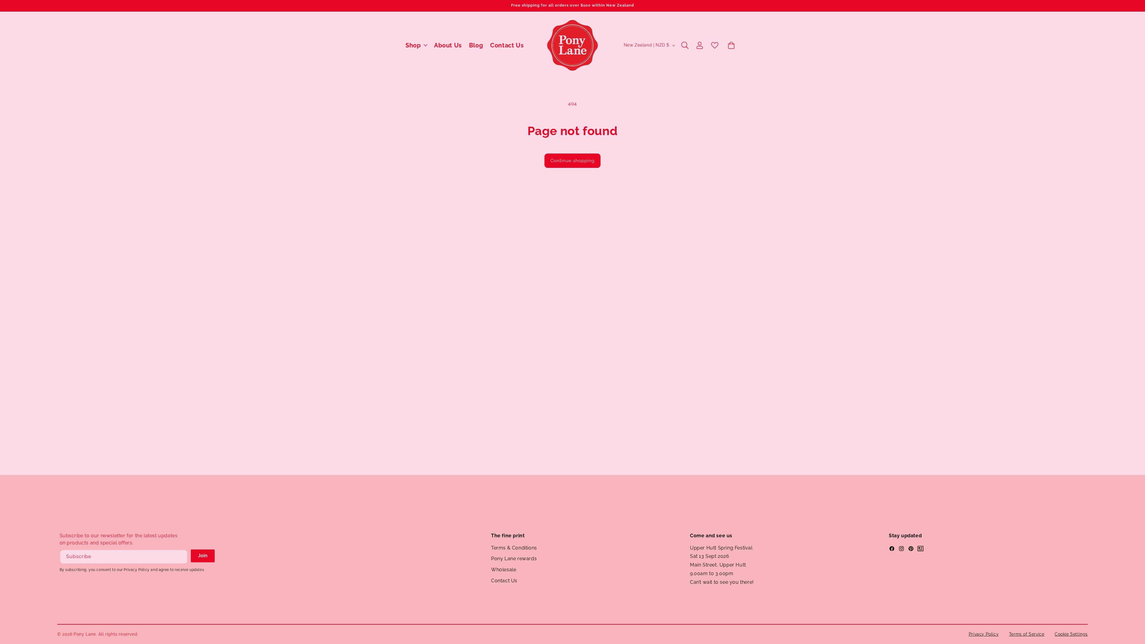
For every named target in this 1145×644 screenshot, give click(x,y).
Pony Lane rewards (514, 558)
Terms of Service (1027, 634)
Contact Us (504, 580)
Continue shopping (572, 160)
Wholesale (503, 569)
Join (203, 555)
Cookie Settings (1071, 634)
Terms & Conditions (514, 548)
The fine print (507, 535)
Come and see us (711, 535)
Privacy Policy (984, 634)
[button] (416, 45)
